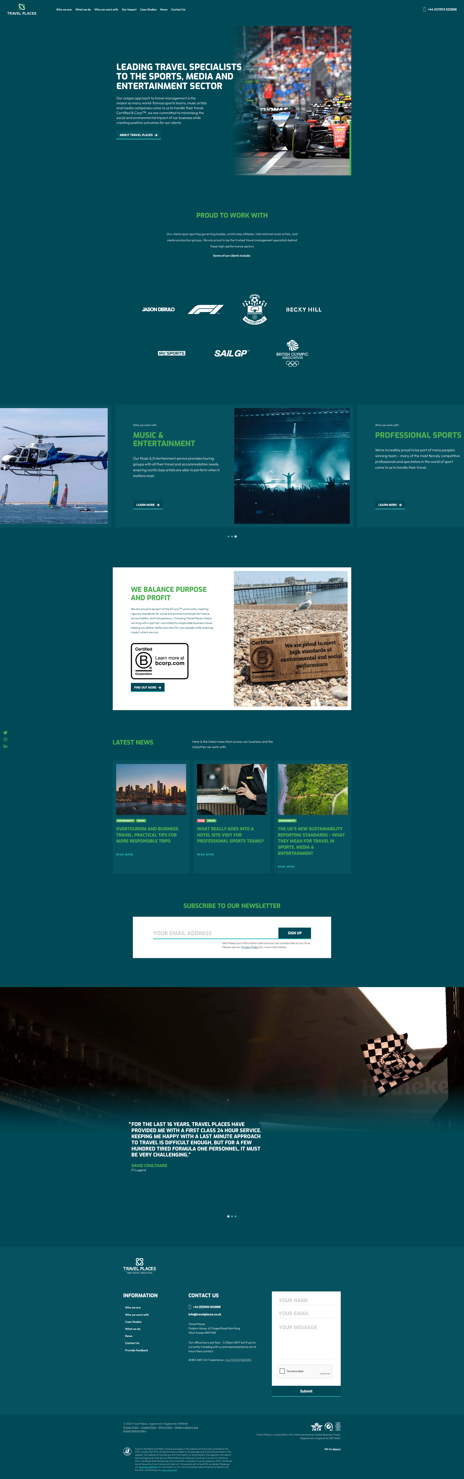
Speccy (337, 1449)
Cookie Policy (148, 1427)
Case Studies (148, 9)
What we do (83, 9)
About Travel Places (136, 135)
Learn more (143, 505)
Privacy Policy (250, 947)
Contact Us (178, 9)
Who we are (64, 9)
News (163, 9)
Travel (141, 820)
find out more (145, 687)
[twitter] (5, 734)
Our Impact (129, 9)
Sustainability (125, 820)
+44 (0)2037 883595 (238, 1360)
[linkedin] (5, 747)
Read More (124, 854)
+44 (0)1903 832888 (442, 9)
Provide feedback (136, 1350)
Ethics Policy (166, 1427)
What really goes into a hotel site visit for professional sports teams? (230, 835)
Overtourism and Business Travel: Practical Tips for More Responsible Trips (147, 835)
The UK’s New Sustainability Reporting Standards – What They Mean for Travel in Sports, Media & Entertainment (311, 841)
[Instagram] (5, 740)
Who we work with (106, 9)
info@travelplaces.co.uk (204, 1314)
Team (201, 820)
